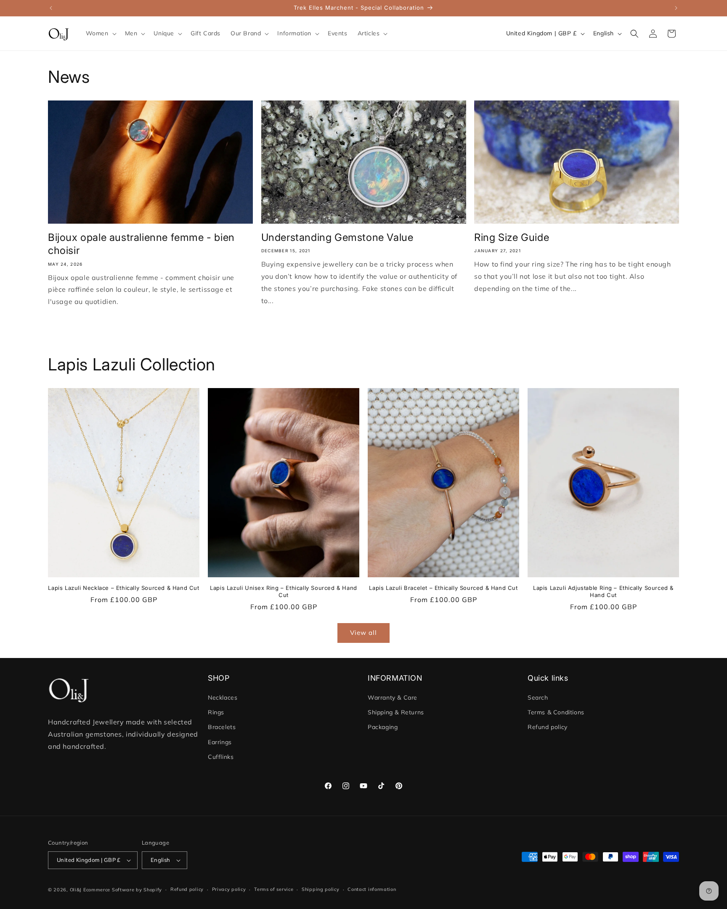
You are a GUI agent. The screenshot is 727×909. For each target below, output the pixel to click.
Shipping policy (321, 889)
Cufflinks (220, 757)
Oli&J (76, 890)
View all (363, 633)
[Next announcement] (676, 8)
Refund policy (548, 727)
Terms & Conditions (556, 712)
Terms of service (273, 889)
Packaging (383, 727)
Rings (216, 712)
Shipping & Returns (396, 712)
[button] (100, 33)
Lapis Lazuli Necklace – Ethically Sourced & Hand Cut (123, 587)
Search (538, 697)
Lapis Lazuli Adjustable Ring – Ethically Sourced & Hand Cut (603, 591)
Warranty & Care (392, 697)
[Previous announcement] (51, 8)
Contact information (372, 889)
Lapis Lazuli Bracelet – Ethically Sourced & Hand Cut (443, 587)
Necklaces (222, 697)
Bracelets (222, 727)
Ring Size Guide (511, 237)
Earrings (220, 742)
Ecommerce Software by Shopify (122, 890)
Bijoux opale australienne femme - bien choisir (141, 243)
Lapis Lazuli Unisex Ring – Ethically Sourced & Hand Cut (283, 591)
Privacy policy (229, 889)
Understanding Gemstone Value (338, 237)
